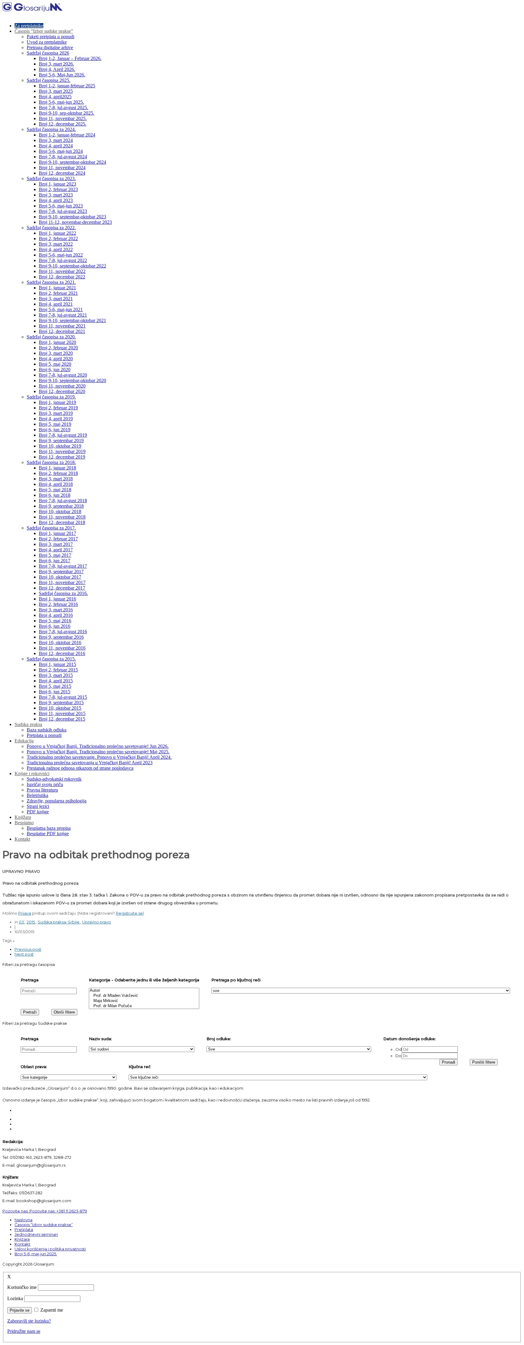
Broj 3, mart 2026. (56, 63)
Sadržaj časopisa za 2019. (51, 396)
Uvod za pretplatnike (47, 42)
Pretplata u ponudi (44, 735)
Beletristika (37, 795)
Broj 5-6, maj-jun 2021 (61, 309)
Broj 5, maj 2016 (55, 620)
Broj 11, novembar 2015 (62, 713)
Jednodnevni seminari (36, 1234)
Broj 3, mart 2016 (56, 609)
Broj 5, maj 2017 (55, 555)
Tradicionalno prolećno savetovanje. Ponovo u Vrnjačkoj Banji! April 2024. (99, 757)
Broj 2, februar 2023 (58, 189)
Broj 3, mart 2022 (56, 244)
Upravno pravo (96, 922)
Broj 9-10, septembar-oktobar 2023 (72, 216)
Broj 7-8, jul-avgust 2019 (63, 435)
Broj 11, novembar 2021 (62, 325)
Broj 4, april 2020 (56, 358)
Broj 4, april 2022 (56, 249)
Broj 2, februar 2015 (58, 669)
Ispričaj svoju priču (45, 784)
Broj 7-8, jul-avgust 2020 (63, 375)
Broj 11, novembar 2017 (62, 582)
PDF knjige (38, 811)
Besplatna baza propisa (49, 828)
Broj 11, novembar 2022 (62, 271)
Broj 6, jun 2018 (54, 495)
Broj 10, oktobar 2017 (60, 577)
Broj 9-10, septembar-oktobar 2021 (72, 320)
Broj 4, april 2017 (56, 549)
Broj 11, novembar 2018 (62, 517)
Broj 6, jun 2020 (54, 369)
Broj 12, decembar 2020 (62, 391)
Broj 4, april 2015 (56, 680)
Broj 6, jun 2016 (54, 626)
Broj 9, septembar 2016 (61, 637)
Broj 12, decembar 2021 (62, 331)
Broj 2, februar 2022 (58, 238)
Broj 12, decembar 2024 (62, 173)
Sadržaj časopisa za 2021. (51, 282)
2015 (31, 922)
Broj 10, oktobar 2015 (60, 708)
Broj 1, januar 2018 (57, 467)
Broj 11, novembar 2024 (62, 167)
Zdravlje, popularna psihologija (56, 800)
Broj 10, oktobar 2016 (60, 642)
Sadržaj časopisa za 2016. (63, 593)
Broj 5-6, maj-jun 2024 (61, 151)
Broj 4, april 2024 (56, 145)
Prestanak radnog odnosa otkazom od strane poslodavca (80, 768)
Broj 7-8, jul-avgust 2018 (63, 500)
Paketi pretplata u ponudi (50, 36)
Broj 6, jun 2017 (54, 560)
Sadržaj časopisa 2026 (48, 52)
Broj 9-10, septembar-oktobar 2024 (72, 162)
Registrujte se (129, 913)
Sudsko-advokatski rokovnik (54, 779)
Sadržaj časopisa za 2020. (51, 336)
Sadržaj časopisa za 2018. (51, 462)
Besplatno (24, 822)
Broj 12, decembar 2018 (62, 522)
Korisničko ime (22, 1287)
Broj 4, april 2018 (56, 484)
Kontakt (22, 839)
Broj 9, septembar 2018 (61, 506)
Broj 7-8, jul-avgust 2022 (63, 260)
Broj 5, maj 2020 (55, 364)
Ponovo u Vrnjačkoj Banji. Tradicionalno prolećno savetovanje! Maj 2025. (98, 751)
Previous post (28, 949)
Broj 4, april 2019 (56, 418)
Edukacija (24, 740)
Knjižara (23, 817)
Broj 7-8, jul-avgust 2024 (63, 156)
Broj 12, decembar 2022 (62, 276)
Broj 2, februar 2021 (58, 293)
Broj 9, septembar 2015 (61, 702)
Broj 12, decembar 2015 (62, 718)
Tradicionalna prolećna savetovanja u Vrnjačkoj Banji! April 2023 (90, 762)
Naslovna (23, 1219)
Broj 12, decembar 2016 (62, 653)
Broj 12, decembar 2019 (62, 456)
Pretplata (24, 1229)
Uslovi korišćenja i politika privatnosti (50, 1248)
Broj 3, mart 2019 (56, 413)
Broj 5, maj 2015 (55, 686)
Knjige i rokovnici (32, 773)
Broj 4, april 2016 (56, 615)
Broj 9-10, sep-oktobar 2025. (66, 113)
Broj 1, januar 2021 (57, 287)
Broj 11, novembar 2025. (63, 118)
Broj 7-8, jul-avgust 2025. (63, 107)
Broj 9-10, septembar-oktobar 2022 (72, 265)
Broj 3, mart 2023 (56, 194)
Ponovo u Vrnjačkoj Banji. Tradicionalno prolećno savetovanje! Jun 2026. (98, 746)
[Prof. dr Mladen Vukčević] (144, 995)
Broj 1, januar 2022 (57, 233)
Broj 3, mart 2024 (56, 140)
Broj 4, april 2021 (56, 304)
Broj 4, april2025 (55, 96)
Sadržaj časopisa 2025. (48, 80)
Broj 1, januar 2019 (57, 402)
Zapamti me (51, 1310)
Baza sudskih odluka (46, 729)
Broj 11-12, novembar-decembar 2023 (75, 222)
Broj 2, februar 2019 (58, 407)
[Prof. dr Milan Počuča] (144, 1006)
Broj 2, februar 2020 (58, 347)
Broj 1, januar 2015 (57, 664)
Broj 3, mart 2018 (56, 478)
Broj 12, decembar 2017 (62, 587)
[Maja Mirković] (144, 1001)
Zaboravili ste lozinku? (29, 1320)
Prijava (24, 913)
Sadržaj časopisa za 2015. (51, 658)
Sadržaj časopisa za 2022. (51, 227)
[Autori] (144, 990)
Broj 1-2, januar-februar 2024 (67, 134)
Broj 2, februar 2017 (58, 538)
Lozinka (15, 1298)
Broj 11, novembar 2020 (62, 385)
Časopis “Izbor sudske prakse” (44, 31)
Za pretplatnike (29, 25)
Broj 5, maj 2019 (55, 424)
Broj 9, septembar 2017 (61, 571)
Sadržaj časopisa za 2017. (51, 527)
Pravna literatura (42, 789)
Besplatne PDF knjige (48, 833)
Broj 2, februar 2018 (58, 473)
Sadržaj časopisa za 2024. (51, 129)
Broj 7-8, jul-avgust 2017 (63, 566)
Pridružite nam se (23, 1331)
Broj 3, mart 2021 (56, 298)
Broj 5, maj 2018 (55, 489)
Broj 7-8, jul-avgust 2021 (63, 315)
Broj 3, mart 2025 (56, 91)
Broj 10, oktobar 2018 (60, 511)
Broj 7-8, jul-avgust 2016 (63, 631)
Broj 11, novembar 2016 (62, 648)
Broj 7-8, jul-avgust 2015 (63, 697)
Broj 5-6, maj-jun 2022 (61, 254)
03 (22, 922)
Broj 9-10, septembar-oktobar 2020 (72, 380)
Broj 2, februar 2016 (58, 604)
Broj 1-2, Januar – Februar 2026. (70, 58)
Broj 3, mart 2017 (56, 544)
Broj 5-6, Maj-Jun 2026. (62, 74)
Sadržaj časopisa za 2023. (51, 178)
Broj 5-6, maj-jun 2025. (61, 102)
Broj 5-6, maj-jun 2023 (61, 205)
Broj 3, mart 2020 (56, 353)
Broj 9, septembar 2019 (61, 440)
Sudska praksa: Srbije (59, 922)
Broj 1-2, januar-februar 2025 (67, 85)
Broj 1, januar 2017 (57, 533)
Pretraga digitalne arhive (50, 47)
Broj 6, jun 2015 (54, 691)
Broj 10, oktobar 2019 (60, 446)
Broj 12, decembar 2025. (62, 123)
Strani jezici (38, 806)
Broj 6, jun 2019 (54, 429)
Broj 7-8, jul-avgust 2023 (63, 211)
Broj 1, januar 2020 (57, 342)
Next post (24, 954)
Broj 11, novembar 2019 (62, 451)
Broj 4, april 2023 (56, 200)
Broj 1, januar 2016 (57, 598)
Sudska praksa (28, 724)
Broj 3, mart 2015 (56, 675)
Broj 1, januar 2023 (57, 184)
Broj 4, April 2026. (57, 69)
